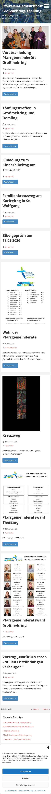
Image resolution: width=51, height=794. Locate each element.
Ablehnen (25, 778)
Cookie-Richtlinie (11, 791)
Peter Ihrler (9, 446)
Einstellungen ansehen (25, 785)
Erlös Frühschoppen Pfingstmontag (17, 735)
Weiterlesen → (10, 94)
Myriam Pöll (9, 73)
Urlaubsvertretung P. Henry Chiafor (17, 722)
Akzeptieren (25, 771)
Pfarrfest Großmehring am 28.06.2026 (18, 726)
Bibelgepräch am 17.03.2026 (17, 238)
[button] (47, 747)
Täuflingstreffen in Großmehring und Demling (19, 112)
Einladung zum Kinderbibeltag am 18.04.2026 (19, 164)
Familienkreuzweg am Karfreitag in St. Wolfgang (22, 200)
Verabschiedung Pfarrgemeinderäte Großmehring (19, 57)
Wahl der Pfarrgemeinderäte (19, 334)
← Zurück (35, 709)
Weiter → (46, 709)
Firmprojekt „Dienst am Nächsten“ (17, 739)
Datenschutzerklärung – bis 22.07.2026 (31, 791)
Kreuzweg (11, 435)
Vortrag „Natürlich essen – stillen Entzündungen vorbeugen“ (24, 661)
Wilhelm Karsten (11, 348)
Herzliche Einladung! (11, 731)
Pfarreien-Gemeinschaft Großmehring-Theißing (22, 8)
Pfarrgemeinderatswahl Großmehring (23, 622)
